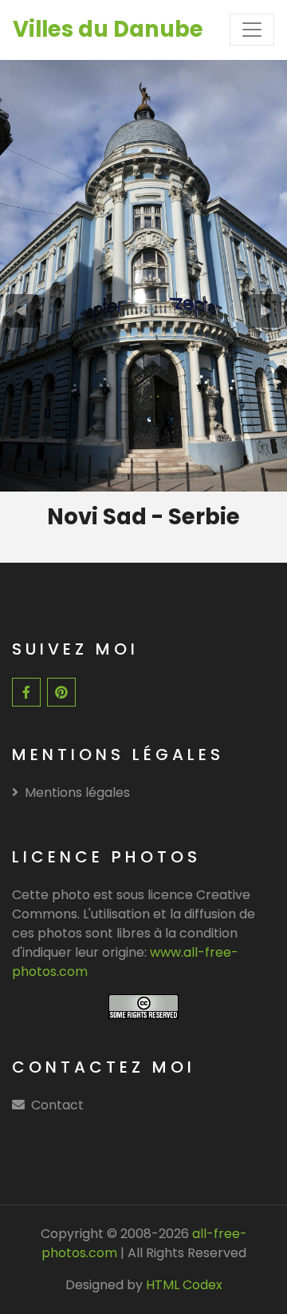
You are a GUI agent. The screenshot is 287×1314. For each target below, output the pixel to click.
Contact (57, 1105)
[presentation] (22, 311)
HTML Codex (184, 1285)
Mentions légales (77, 792)
